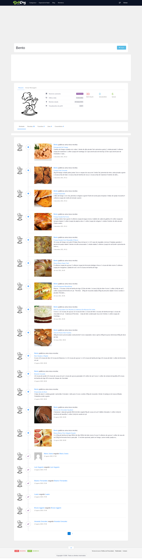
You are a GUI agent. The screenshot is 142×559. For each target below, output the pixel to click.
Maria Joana (48, 454)
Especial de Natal (44, 2)
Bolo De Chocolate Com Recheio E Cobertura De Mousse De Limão (74, 309)
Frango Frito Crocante (60, 170)
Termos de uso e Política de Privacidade (103, 551)
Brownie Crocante (39, 374)
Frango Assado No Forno (61, 217)
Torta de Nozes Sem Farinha (62, 333)
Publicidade (118, 551)
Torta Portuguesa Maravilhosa (63, 286)
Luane (36, 494)
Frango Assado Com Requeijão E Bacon (66, 240)
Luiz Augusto (39, 467)
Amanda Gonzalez (41, 521)
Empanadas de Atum (40, 392)
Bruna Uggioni (39, 508)
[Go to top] (71, 547)
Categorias (33, 2)
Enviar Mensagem (31, 88)
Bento (56, 145)
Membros (61, 2)
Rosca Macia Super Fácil (61, 263)
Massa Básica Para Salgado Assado (65, 433)
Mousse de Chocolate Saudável (63, 410)
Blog (53, 2)
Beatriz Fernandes (41, 481)
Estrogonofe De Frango (61, 147)
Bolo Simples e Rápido (41, 356)
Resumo (20, 88)
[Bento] (20, 147)
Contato (125, 551)
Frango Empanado (59, 193)
